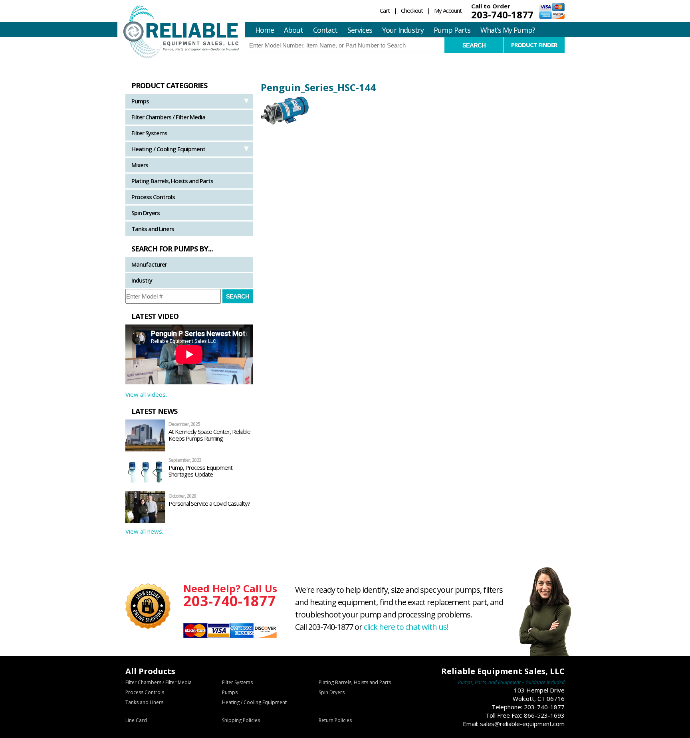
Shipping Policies (241, 720)
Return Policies (335, 720)
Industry (141, 280)
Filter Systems (149, 133)
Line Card (136, 720)
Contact (325, 30)
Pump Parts (452, 30)
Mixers (139, 165)
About (293, 30)
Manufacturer (149, 264)
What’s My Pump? (507, 30)
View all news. (144, 531)
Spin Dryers (145, 213)
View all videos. (146, 394)
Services (359, 30)
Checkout (412, 10)
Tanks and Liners (152, 229)
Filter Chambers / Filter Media (168, 117)
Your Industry (403, 30)
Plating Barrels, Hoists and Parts (172, 181)
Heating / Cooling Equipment (168, 149)
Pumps (140, 101)
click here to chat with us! (406, 626)
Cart (385, 10)
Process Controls (153, 197)
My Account (448, 10)
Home (264, 30)
